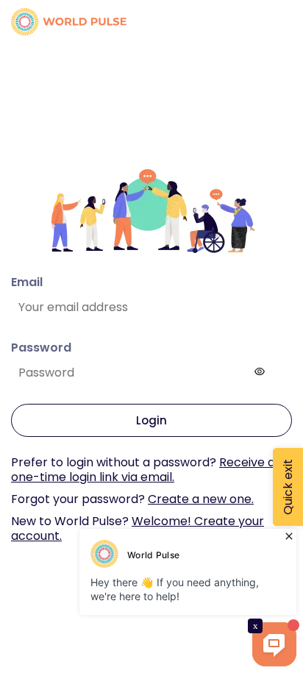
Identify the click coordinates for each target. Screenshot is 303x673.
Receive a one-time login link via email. (143, 469)
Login (151, 420)
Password (41, 347)
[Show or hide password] (259, 371)
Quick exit (287, 487)
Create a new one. (201, 499)
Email (27, 282)
